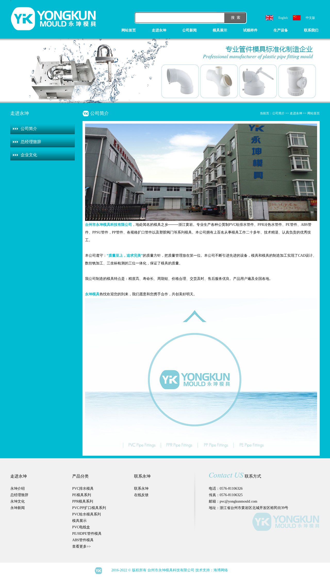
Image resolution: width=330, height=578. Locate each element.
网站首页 (128, 30)
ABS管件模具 (83, 540)
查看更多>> (81, 546)
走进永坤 (159, 30)
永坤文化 (17, 501)
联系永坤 (141, 488)
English (283, 18)
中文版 (310, 18)
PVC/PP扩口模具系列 (89, 508)
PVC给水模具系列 (86, 514)
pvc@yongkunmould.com (238, 501)
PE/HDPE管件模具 (87, 534)
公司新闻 (189, 30)
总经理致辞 (31, 142)
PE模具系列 (81, 495)
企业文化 (29, 155)
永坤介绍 (17, 488)
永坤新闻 (17, 508)
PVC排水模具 (83, 488)
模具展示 (220, 30)
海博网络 (220, 570)
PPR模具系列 (82, 501)
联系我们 (311, 30)
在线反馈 (141, 495)
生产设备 (281, 30)
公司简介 (29, 128)
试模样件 (250, 30)
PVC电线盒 (81, 527)
